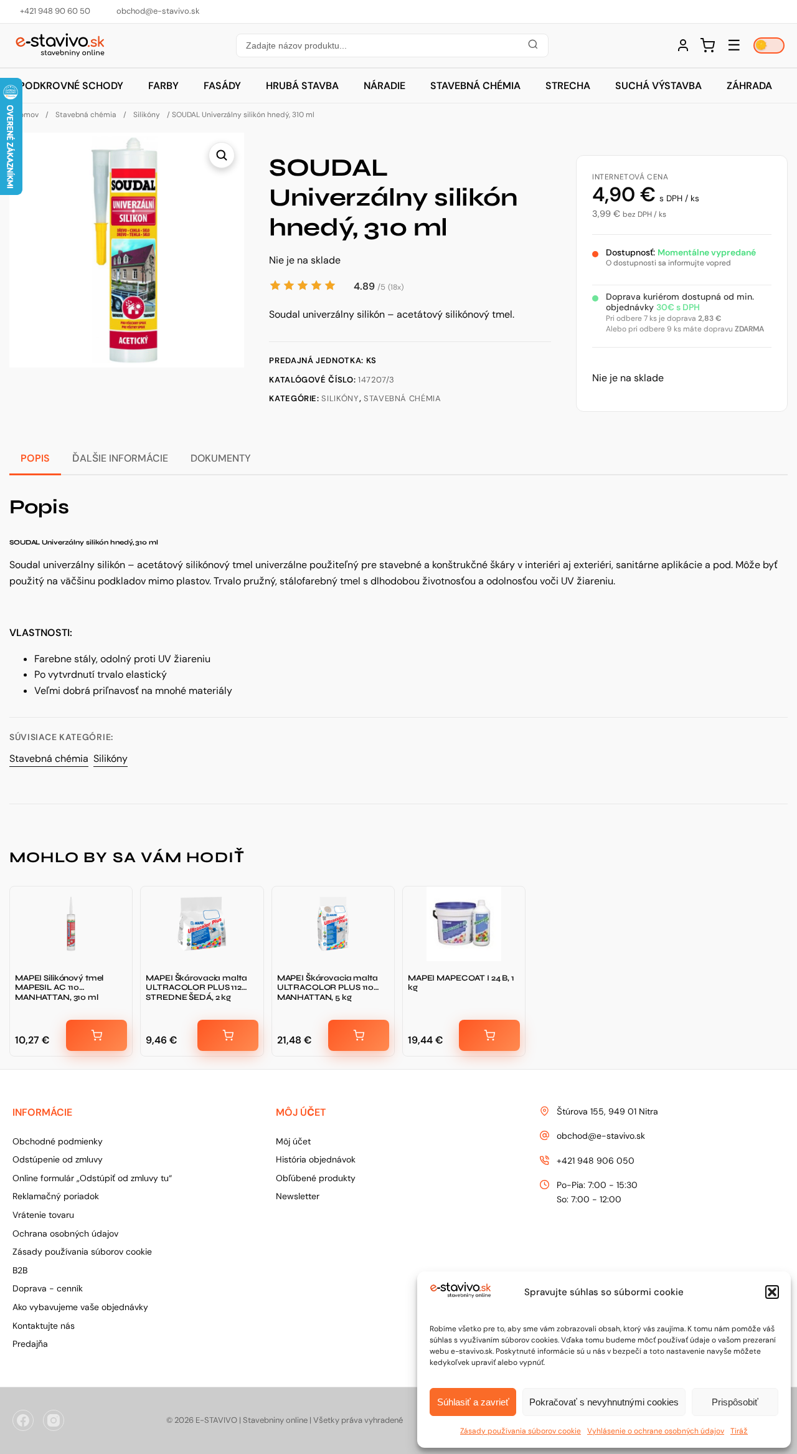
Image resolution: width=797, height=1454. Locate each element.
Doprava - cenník (47, 1288)
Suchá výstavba (658, 85)
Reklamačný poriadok (55, 1196)
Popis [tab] (35, 458)
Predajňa (30, 1343)
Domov (26, 115)
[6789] (358, 1035)
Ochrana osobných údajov (65, 1233)
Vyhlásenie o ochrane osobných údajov (655, 1431)
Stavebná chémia (475, 85)
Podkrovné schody (71, 85)
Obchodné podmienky (57, 1141)
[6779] (96, 1035)
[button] (772, 1292)
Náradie (384, 85)
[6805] (227, 1035)
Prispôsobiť (735, 1402)
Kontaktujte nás (43, 1325)
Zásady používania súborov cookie (520, 1431)
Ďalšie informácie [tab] (120, 458)
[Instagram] (53, 1420)
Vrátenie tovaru (43, 1214)
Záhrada (749, 85)
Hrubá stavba (302, 85)
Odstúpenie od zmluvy (57, 1159)
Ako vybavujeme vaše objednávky (80, 1307)
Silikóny (146, 115)
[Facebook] (23, 1420)
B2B (19, 1270)
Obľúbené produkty (316, 1178)
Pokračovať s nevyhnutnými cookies (604, 1402)
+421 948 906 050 (595, 1160)
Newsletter (297, 1196)
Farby (163, 85)
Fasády (222, 85)
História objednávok (316, 1159)
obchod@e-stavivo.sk (601, 1135)
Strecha (567, 85)
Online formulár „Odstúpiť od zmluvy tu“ (92, 1178)
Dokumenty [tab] (221, 458)
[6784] (489, 1035)
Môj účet (293, 1141)
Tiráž (739, 1431)
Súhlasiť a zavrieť (473, 1402)
